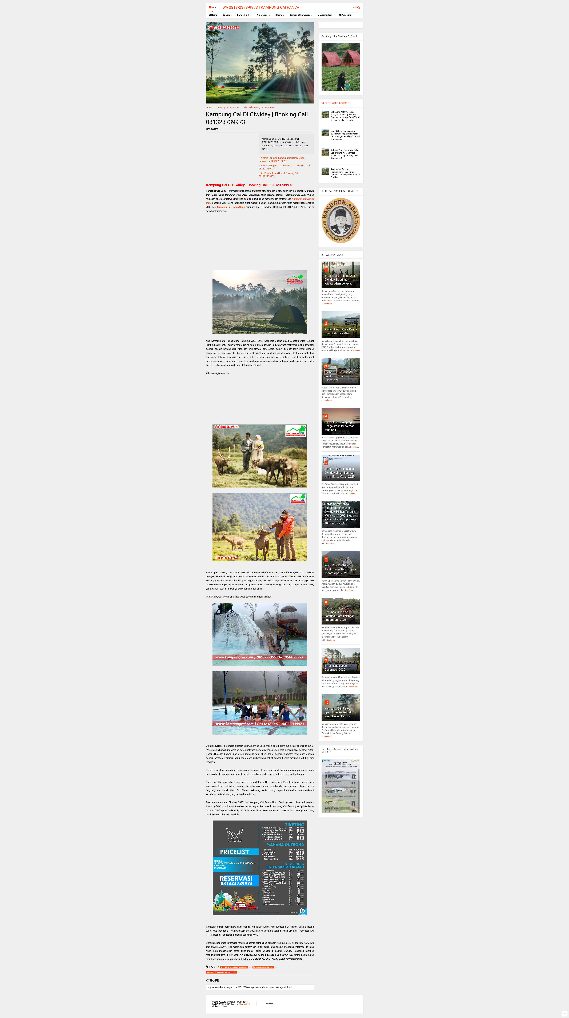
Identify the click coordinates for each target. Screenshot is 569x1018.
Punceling (346, 15)
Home (214, 15)
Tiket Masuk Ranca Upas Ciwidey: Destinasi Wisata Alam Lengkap (340, 279)
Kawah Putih (243, 15)
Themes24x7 (244, 1004)
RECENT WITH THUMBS (335, 103)
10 (327, 702)
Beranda (269, 1003)
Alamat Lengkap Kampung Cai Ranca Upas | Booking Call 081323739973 (282, 160)
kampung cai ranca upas (227, 107)
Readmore (327, 304)
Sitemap (279, 15)
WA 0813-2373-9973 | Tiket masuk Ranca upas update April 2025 (340, 569)
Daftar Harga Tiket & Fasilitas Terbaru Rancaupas (338, 376)
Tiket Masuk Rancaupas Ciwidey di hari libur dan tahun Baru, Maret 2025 (340, 472)
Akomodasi (262, 15)
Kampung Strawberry (300, 15)
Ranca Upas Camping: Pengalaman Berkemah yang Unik (339, 426)
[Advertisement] (231, 155)
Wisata (226, 15)
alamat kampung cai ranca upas (259, 107)
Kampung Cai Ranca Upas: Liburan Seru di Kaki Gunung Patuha (338, 712)
